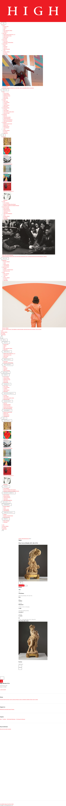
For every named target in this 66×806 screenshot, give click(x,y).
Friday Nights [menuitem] (5, 101)
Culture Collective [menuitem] (6, 105)
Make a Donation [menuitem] (6, 273)
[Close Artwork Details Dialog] (26, 585)
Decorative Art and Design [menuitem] (7, 448)
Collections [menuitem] (4, 136)
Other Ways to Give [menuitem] (8, 512)
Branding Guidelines (26, 699)
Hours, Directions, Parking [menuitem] (7, 30)
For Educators (22, 719)
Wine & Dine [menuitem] (5, 106)
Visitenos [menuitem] (4, 27)
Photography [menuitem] (5, 200)
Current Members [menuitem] (6, 127)
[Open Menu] (1, 338)
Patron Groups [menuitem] (5, 37)
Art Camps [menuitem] (5, 109)
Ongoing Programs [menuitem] (6, 94)
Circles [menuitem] (4, 507)
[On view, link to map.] (19, 618)
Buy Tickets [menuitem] (5, 53)
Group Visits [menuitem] (4, 33)
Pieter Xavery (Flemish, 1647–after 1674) (28, 543)
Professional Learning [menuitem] (7, 117)
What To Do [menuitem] (5, 89)
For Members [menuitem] (4, 122)
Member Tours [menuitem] (5, 125)
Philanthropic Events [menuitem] (6, 95)
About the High (2, 699)
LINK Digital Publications (11, 719)
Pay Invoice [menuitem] (5, 38)
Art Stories (4, 719)
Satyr (20, 540)
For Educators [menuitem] (4, 114)
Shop (1, 719)
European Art (27, 538)
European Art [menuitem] (5, 173)
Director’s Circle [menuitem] (6, 264)
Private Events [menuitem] (4, 39)
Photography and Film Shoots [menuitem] (8, 42)
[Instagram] (1, 730)
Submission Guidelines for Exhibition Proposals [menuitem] (11, 205)
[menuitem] (33, 55)
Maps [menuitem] (4, 29)
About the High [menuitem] (4, 43)
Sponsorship (6, 709)
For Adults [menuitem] (4, 99)
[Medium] (3, 730)
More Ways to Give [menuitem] (6, 517)
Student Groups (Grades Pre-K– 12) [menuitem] (9, 34)
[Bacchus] (33, 641)
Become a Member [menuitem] (6, 51)
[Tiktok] (2, 730)
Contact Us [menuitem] (5, 47)
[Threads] (33, 796)
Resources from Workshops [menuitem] (7, 119)
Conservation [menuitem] (5, 212)
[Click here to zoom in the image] (21, 582)
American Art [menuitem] (5, 439)
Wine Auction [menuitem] (5, 97)
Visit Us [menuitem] (3, 25)
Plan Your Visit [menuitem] (5, 26)
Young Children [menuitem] (6, 110)
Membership (2, 709)
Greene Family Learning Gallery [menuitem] (8, 111)
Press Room (7, 699)
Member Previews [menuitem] (6, 126)
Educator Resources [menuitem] (6, 209)
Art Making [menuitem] (5, 103)
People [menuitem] (4, 45)
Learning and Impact (15, 699)
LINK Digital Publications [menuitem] (7, 121)
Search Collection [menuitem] (6, 208)
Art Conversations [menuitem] (6, 102)
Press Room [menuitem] (5, 46)
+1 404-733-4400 (3, 689)
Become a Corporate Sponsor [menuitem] (8, 269)
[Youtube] (5, 730)
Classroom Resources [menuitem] (6, 118)
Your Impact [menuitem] (5, 522)
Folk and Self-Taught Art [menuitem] (7, 182)
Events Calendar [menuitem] (6, 93)
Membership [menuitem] (4, 260)
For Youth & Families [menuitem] (5, 107)
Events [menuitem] (3, 91)
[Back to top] (2, 678)
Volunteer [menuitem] (5, 268)
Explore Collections (22, 538)
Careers (10, 699)
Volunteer (12, 709)
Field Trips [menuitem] (5, 115)
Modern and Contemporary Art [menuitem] (8, 191)
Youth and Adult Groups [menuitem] (7, 35)
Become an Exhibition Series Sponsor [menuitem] (9, 204)
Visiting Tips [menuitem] (5, 31)
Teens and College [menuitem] (6, 113)
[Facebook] (0, 730)
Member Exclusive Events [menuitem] (7, 123)
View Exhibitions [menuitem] (6, 202)
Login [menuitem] (4, 50)
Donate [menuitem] (3, 272)
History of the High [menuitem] (6, 49)
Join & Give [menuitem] (5, 258)
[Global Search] (1, 336)
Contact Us (21, 699)
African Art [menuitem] (5, 430)
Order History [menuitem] (5, 54)
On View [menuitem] (3, 201)
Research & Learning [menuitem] (5, 206)
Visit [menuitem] (4, 23)
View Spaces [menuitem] (5, 41)
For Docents (18, 719)
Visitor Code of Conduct (34, 699)
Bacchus (20, 661)
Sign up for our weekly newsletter (5, 729)
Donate (10, 709)
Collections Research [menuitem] (6, 210)
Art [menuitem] (3, 418)
